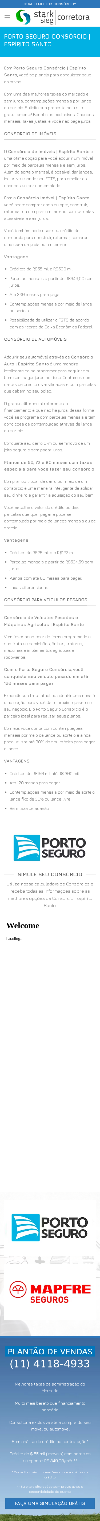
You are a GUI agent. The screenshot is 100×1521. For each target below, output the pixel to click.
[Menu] (7, 17)
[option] (50, 298)
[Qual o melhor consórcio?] (53, 17)
